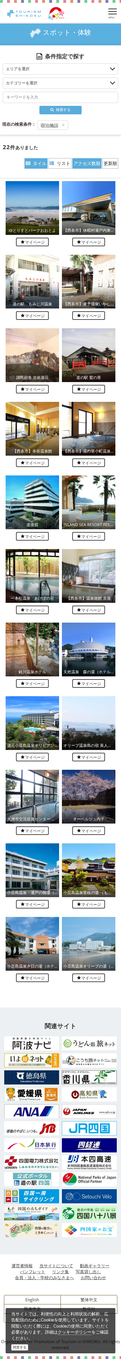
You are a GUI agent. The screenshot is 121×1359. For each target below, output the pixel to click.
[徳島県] (31, 1077)
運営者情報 (22, 1265)
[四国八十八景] (89, 1213)
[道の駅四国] (31, 1179)
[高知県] (89, 1094)
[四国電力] (31, 1162)
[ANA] (31, 1111)
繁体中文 (88, 1299)
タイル (39, 163)
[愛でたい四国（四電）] (31, 1230)
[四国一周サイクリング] (31, 1196)
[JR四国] (89, 1128)
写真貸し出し (88, 1271)
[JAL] (89, 1111)
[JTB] (31, 1128)
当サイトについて (56, 1265)
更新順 (110, 163)
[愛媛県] (31, 1094)
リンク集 (60, 1271)
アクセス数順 (86, 163)
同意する (19, 1347)
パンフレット (32, 1271)
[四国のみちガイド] (31, 1213)
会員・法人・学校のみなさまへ (44, 1277)
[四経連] (89, 1145)
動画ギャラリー (94, 1265)
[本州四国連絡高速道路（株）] (89, 1162)
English (32, 1299)
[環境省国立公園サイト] (89, 1179)
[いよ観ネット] (31, 1060)
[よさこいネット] (89, 1060)
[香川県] (89, 1077)
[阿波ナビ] (31, 1043)
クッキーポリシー (74, 1332)
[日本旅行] (31, 1145)
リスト (63, 163)
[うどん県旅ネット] (89, 1043)
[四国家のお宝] (89, 1230)
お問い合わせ (93, 1277)
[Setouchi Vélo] (89, 1196)
